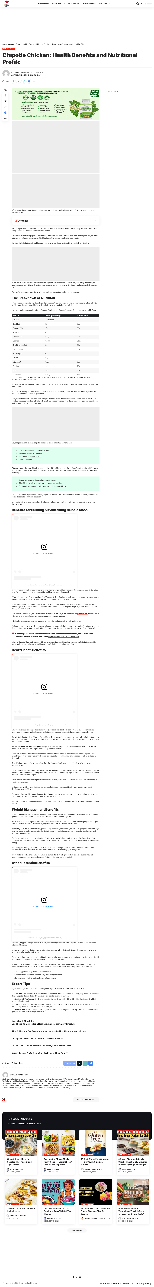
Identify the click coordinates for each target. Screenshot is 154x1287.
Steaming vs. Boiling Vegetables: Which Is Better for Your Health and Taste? (131, 1211)
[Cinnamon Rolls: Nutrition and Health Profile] (21, 1192)
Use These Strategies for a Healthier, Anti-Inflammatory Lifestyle (43, 1024)
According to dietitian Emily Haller (26, 829)
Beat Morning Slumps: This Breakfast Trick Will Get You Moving (57, 1211)
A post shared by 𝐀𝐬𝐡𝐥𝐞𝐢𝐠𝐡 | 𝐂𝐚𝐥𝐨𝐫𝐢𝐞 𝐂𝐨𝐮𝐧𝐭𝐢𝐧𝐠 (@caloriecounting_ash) (44, 725)
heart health (75, 732)
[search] (137, 3)
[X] (76, 1277)
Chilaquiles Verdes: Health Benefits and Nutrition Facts (38, 1038)
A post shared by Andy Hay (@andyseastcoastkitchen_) (44, 938)
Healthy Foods (8, 49)
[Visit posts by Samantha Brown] (6, 73)
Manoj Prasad (16, 1169)
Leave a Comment (87, 1100)
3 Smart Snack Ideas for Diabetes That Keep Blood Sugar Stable (19, 1162)
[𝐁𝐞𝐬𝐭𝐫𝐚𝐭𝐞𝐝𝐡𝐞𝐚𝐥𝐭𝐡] (6, 3)
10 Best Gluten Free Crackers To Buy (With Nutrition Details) (95, 1162)
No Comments (37, 72)
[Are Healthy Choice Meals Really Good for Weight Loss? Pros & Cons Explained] (58, 1143)
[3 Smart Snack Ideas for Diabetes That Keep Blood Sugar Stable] (21, 1143)
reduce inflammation (77, 470)
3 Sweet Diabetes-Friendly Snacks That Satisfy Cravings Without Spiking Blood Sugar (132, 1162)
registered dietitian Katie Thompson (63, 636)
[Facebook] (73, 1277)
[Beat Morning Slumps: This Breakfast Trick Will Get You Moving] (58, 1192)
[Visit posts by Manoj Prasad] (7, 1169)
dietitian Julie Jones (45, 794)
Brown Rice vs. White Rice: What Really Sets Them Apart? (39, 1053)
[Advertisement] (72, 25)
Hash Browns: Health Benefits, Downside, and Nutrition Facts (41, 1045)
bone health (36, 457)
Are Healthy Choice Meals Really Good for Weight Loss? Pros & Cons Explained (58, 1162)
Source (91, 628)
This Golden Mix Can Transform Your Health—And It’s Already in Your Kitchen (49, 1031)
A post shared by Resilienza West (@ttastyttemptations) (44, 585)
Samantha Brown (21, 72)
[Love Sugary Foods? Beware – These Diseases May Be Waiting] (95, 1192)
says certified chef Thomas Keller (44, 597)
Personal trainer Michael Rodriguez (26, 746)
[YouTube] (80, 1277)
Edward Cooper (54, 1218)
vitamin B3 (82, 614)
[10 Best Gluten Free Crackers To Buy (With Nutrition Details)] (95, 1143)
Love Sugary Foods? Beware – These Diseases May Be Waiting (95, 1211)
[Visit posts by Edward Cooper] (45, 1218)
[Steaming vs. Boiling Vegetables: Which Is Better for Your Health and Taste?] (133, 1192)
